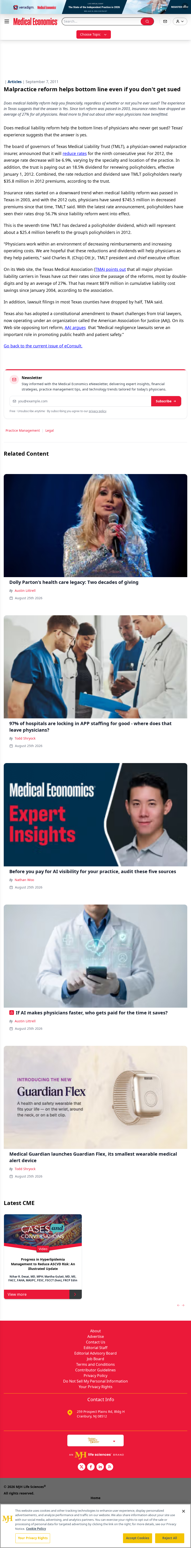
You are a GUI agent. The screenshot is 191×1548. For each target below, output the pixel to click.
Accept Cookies (137, 1538)
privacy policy (97, 411)
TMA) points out (110, 269)
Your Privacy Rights (96, 1386)
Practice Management (23, 430)
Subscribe (163, 401)
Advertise (95, 1336)
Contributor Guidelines (95, 1370)
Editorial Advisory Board (95, 1353)
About (95, 1330)
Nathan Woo (24, 880)
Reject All (169, 1538)
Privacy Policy (95, 1375)
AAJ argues (75, 327)
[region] (95, 1526)
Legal (49, 430)
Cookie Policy (36, 1529)
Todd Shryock (25, 738)
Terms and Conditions (95, 1364)
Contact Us (95, 1342)
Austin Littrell (25, 590)
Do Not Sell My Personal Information (95, 1381)
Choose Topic (90, 34)
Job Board (95, 1358)
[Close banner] (185, 6)
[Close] (183, 1511)
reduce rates (75, 153)
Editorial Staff (95, 1347)
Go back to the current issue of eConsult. (43, 346)
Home (95, 1498)
